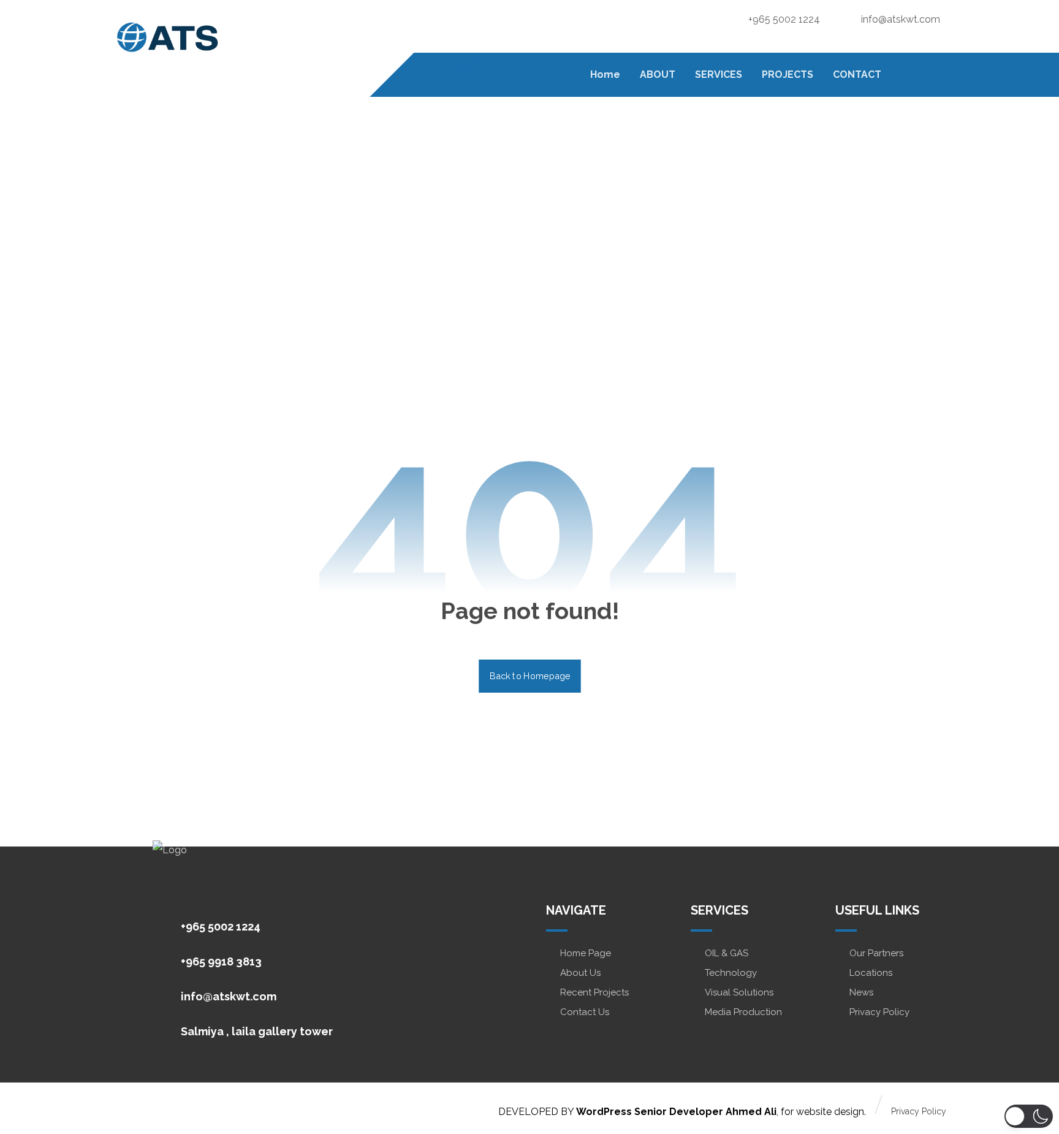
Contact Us (584, 1012)
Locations (870, 972)
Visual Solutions (739, 992)
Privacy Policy (879, 1012)
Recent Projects (594, 992)
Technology (731, 972)
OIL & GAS (726, 953)
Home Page (585, 953)
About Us (580, 972)
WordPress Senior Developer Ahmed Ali (676, 1111)
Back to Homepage (530, 676)
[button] (934, 73)
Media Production (743, 1012)
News (861, 992)
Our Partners (876, 953)
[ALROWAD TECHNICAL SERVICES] (168, 37)
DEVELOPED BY (537, 1111)
